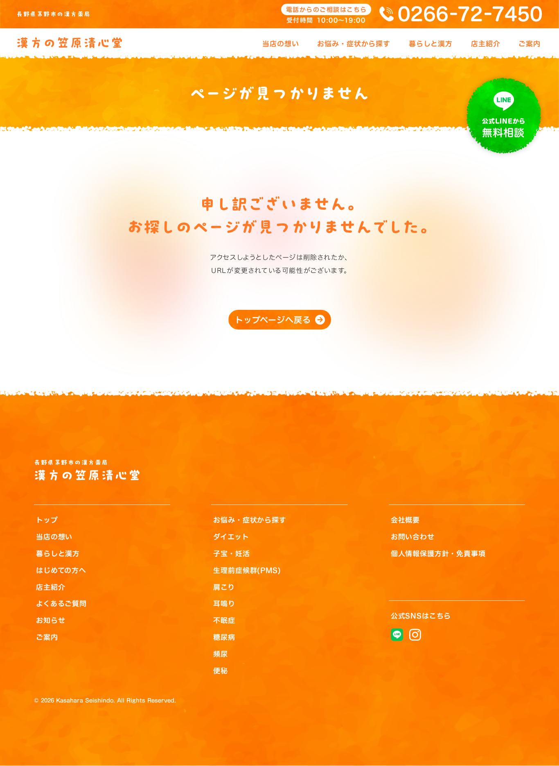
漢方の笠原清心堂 (70, 43)
